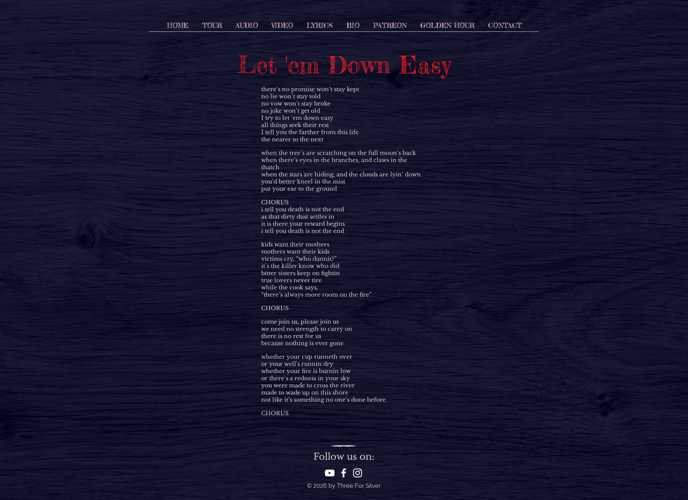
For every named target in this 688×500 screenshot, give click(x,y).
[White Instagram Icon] (358, 473)
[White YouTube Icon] (330, 473)
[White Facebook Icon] (344, 473)
